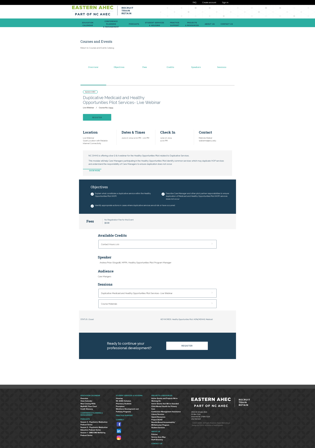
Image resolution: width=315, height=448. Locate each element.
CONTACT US (156, 444)
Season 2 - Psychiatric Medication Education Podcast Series (94, 428)
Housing (119, 398)
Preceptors (120, 406)
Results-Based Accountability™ (163, 422)
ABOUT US (155, 432)
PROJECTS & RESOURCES (161, 396)
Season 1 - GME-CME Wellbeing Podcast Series (92, 434)
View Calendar (86, 401)
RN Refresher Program (160, 425)
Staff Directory (157, 440)
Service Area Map (158, 437)
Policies (154, 434)
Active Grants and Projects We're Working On (164, 399)
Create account (209, 2)
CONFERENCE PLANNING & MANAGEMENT (91, 414)
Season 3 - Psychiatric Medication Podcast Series (93, 423)
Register (187, 346)
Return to (97, 48)
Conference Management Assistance (166, 412)
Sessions (221, 67)
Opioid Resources (158, 417)
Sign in (225, 2)
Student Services (158, 428)
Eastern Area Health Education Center (103, 12)
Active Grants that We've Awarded (165, 404)
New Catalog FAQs (88, 404)
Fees (144, 67)
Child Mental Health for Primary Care (164, 407)
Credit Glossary (86, 409)
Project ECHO (156, 420)
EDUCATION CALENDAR (90, 396)
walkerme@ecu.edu (207, 141)
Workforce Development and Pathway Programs (127, 410)
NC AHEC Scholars (123, 401)
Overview (93, 67)
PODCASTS (85, 419)
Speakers (196, 67)
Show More (94, 171)
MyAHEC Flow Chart (88, 406)
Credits (170, 67)
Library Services (157, 414)
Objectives (119, 67)
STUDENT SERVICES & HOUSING (129, 396)
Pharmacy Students (123, 404)
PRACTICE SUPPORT (124, 415)
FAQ (194, 2)
